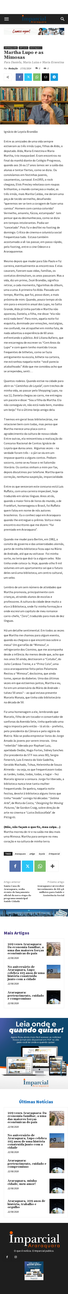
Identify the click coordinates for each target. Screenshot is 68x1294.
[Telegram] (54, 77)
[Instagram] (15, 1257)
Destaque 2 (36, 48)
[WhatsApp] (37, 77)
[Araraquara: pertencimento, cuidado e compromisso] (53, 997)
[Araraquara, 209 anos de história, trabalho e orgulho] (56, 1206)
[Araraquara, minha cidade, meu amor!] (56, 1186)
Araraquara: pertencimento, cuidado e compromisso (26, 996)
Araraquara (11, 48)
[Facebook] (19, 77)
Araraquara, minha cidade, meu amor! (22, 1182)
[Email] (45, 77)
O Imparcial (54, 853)
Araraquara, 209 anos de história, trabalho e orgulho (26, 1204)
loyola (42, 853)
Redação (13, 68)
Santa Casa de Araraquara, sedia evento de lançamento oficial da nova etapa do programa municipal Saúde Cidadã (17, 894)
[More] (53, 866)
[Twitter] (28, 77)
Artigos (23, 48)
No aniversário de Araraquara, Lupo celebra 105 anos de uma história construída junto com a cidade (26, 973)
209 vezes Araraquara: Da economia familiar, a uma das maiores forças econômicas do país (26, 949)
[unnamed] (34, 38)
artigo (32, 853)
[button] (6, 19)
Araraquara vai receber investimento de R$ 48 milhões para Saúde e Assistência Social (50, 891)
